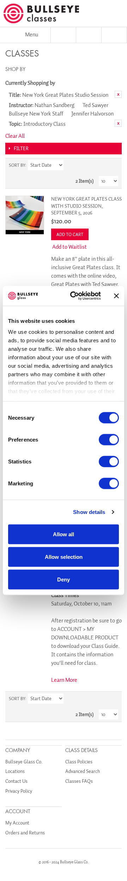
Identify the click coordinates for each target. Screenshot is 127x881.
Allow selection (64, 557)
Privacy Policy (18, 791)
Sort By (17, 165)
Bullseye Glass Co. (24, 761)
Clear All (15, 136)
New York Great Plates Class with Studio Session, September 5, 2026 (86, 206)
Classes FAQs (79, 781)
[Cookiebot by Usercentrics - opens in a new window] (74, 296)
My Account (17, 823)
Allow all (63, 534)
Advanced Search (82, 771)
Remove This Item (118, 94)
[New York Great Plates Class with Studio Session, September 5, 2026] (24, 215)
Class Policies (78, 761)
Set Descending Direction (70, 165)
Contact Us (16, 781)
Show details (89, 512)
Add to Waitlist (69, 247)
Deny (63, 579)
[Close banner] (116, 295)
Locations (15, 771)
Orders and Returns (25, 832)
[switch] (109, 439)
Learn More (64, 680)
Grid (100, 165)
